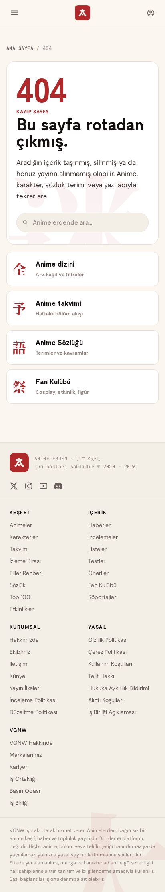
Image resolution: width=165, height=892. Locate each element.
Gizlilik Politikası (107, 639)
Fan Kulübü (102, 585)
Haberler (99, 525)
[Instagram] (28, 486)
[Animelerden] (82, 12)
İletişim (18, 663)
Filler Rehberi (26, 573)
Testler (96, 561)
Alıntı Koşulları (105, 700)
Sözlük (18, 585)
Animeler (21, 525)
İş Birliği (19, 802)
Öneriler (98, 573)
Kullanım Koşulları (110, 663)
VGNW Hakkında (31, 742)
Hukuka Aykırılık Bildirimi (118, 688)
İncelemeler (103, 537)
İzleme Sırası (25, 561)
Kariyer (18, 766)
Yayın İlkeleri (25, 688)
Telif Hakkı (101, 676)
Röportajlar (102, 597)
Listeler (97, 549)
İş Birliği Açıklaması (112, 712)
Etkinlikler (22, 609)
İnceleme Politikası (33, 700)
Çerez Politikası (107, 651)
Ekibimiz (20, 651)
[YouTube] (43, 486)
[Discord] (58, 486)
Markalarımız (26, 754)
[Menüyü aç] (14, 13)
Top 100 (20, 597)
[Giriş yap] (151, 13)
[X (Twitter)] (14, 486)
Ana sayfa (19, 48)
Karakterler (24, 537)
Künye (17, 676)
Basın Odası (25, 790)
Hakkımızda (24, 639)
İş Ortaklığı (23, 778)
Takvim (18, 549)
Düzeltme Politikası (33, 712)
